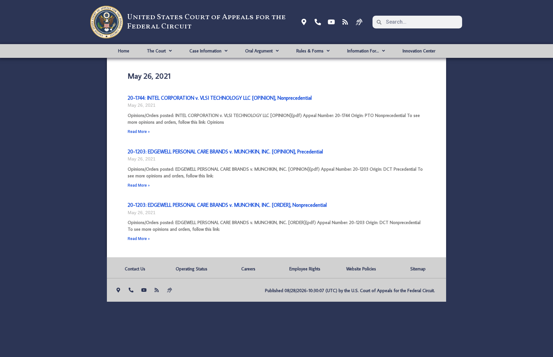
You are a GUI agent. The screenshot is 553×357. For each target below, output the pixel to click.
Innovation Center (419, 51)
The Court (156, 51)
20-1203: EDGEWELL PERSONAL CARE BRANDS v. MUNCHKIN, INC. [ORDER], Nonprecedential (227, 205)
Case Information (205, 51)
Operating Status (191, 269)
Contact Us (135, 269)
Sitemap (418, 269)
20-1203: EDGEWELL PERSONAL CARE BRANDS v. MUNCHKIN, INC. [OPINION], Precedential (225, 151)
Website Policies (361, 269)
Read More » (139, 131)
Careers (248, 269)
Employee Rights (304, 269)
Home (123, 51)
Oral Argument (259, 51)
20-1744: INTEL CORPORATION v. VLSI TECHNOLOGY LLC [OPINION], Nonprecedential (220, 98)
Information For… (363, 51)
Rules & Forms (310, 51)
